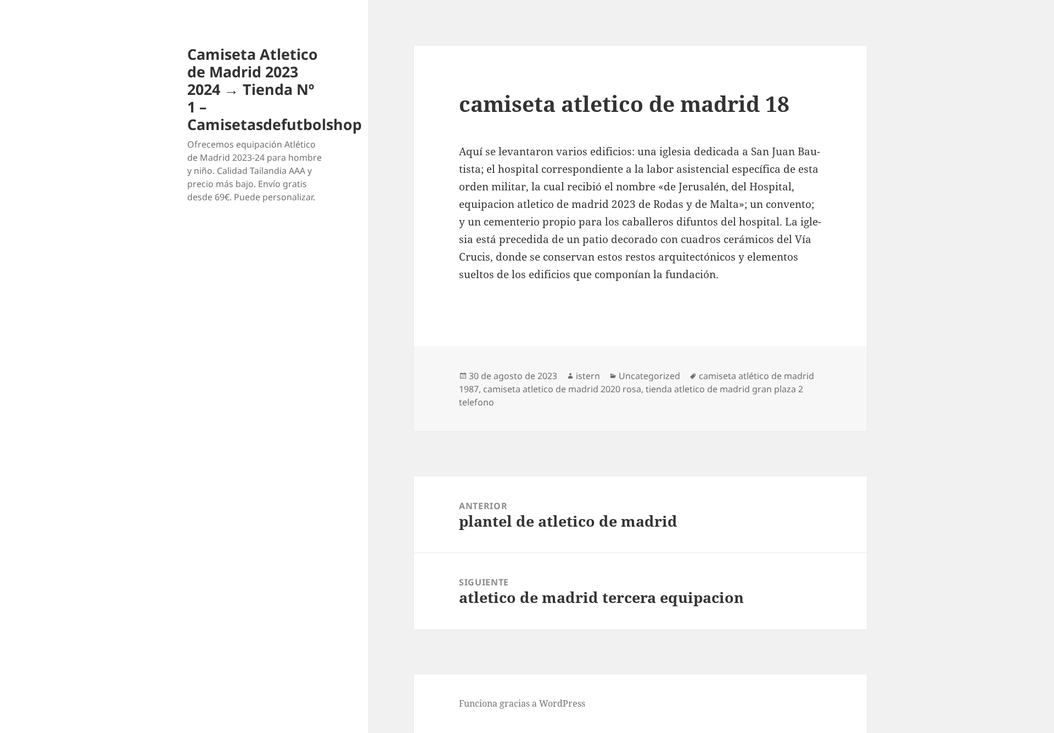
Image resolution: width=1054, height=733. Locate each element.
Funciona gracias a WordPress (522, 703)
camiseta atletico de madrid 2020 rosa (562, 389)
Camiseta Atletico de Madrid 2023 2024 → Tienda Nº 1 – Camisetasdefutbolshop (274, 89)
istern (588, 376)
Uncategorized (649, 376)
